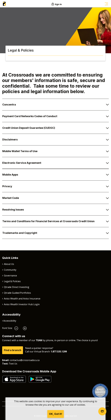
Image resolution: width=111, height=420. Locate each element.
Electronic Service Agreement (21, 162)
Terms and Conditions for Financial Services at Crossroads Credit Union (48, 221)
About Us (9, 264)
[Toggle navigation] (106, 3)
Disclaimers (10, 139)
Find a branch (12, 350)
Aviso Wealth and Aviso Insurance (22, 298)
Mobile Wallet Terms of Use (19, 151)
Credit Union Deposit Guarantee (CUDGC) (28, 127)
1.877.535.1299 (59, 351)
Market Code (10, 197)
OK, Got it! (55, 413)
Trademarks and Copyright (19, 232)
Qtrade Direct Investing (16, 287)
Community (10, 269)
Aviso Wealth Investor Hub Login (22, 304)
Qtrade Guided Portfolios (17, 292)
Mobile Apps (10, 174)
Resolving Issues (13, 209)
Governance (10, 275)
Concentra (9, 104)
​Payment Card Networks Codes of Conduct (29, 116)
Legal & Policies (12, 281)
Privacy (7, 186)
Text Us (13, 363)
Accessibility (9, 320)
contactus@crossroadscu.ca (24, 360)
